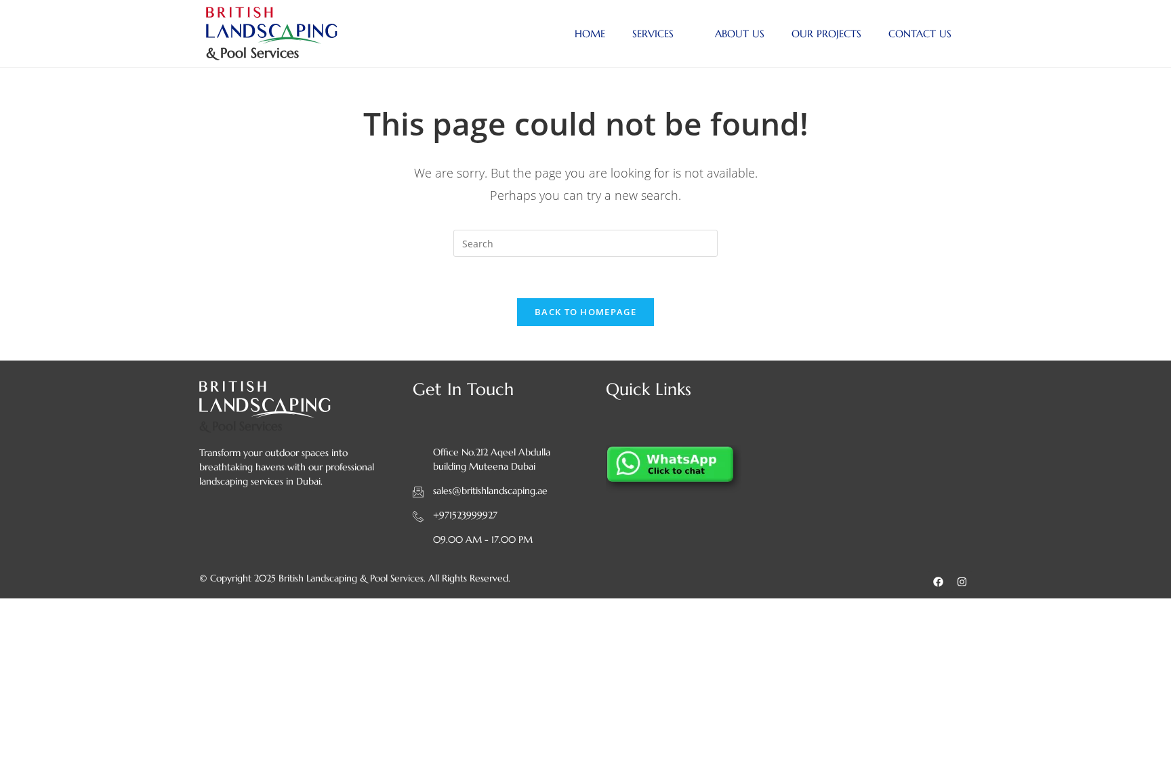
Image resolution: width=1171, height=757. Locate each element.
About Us (739, 33)
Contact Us (919, 33)
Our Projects (826, 33)
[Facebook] (938, 581)
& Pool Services (252, 53)
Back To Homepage (585, 312)
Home (590, 33)
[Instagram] (961, 581)
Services (653, 33)
